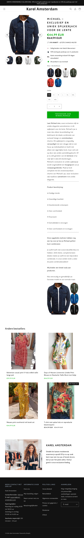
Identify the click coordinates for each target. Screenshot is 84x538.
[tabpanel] (23, 35)
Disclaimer (45, 510)
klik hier (20, 495)
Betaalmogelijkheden (31, 505)
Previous (7, 35)
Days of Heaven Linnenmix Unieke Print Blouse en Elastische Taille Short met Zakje (60, 374)
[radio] (50, 72)
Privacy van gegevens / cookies (49, 504)
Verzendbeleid (47, 489)
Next (40, 35)
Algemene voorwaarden (50, 498)
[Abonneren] (76, 504)
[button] (4, 9)
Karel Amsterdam (14, 533)
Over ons (27, 489)
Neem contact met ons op (31, 499)
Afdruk (44, 515)
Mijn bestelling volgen (31, 494)
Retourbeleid (46, 494)
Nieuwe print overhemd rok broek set (20, 422)
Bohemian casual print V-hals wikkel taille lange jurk (22, 374)
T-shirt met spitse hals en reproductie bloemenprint (58, 423)
